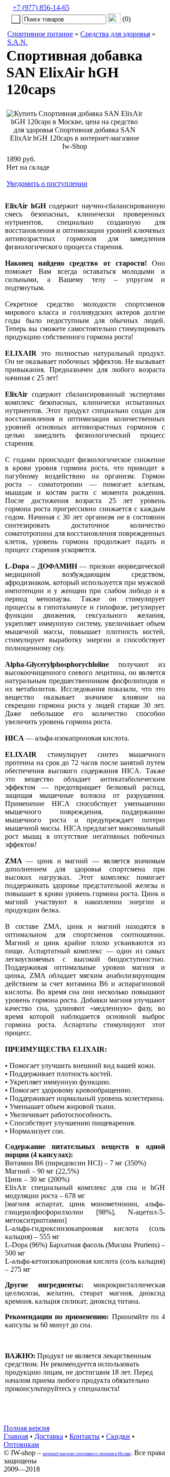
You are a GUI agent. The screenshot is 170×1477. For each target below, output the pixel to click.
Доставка (48, 1436)
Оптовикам (21, 1444)
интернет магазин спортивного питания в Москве (87, 1454)
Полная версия (26, 1428)
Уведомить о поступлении (46, 183)
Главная (16, 1436)
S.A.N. (17, 42)
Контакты (84, 1436)
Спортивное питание (40, 34)
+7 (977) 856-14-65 (41, 7)
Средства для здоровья (115, 34)
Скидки (118, 1436)
